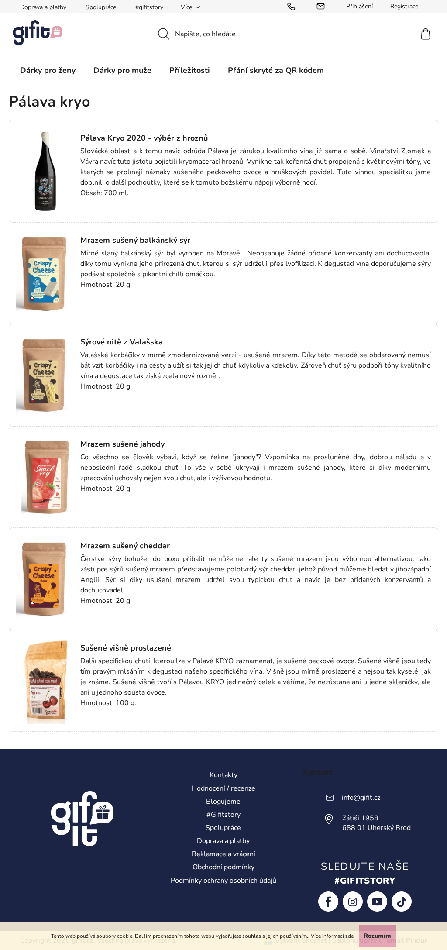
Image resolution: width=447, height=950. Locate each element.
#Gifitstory (223, 814)
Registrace (404, 6)
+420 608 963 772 (293, 6)
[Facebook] (328, 901)
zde (349, 936)
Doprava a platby (43, 7)
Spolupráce (101, 7)
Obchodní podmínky (223, 867)
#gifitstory (149, 7)
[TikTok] (402, 901)
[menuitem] (47, 70)
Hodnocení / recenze (223, 788)
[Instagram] (353, 901)
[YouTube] (377, 901)
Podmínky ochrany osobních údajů (223, 880)
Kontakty (223, 775)
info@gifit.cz (322, 6)
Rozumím (377, 936)
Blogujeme (223, 801)
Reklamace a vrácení (223, 854)
